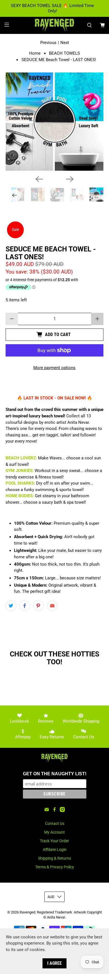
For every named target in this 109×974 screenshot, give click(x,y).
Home (35, 53)
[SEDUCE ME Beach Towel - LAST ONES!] (55, 121)
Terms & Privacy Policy (54, 867)
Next (64, 42)
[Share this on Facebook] (24, 605)
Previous (48, 42)
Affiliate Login (55, 849)
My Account (54, 832)
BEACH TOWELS (64, 53)
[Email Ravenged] (46, 810)
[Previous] (39, 179)
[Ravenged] (54, 25)
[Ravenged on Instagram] (62, 810)
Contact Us (54, 823)
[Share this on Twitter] (11, 605)
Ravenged (27, 912)
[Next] (70, 179)
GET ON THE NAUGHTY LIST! (54, 773)
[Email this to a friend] (52, 605)
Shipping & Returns (54, 858)
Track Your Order (54, 841)
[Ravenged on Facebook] (54, 810)
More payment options (54, 367)
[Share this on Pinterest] (38, 605)
